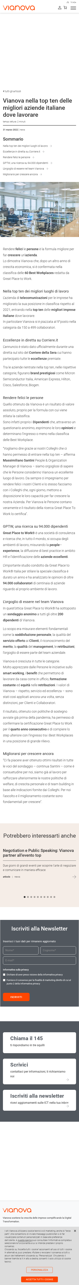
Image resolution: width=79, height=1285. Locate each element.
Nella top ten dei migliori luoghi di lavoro (25, 145)
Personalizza (39, 1270)
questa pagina (25, 1240)
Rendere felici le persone (16, 157)
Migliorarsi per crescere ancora (20, 174)
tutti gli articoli (12, 91)
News (22, 130)
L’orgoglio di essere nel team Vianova (23, 168)
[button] (25, 897)
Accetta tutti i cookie (39, 1279)
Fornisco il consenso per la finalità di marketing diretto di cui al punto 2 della (39, 982)
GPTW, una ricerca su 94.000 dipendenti (25, 162)
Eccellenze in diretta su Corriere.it (21, 151)
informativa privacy (53, 974)
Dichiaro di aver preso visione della (35, 974)
